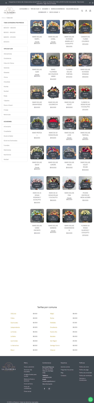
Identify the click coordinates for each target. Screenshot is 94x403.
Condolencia (7, 58)
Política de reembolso (85, 375)
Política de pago (84, 370)
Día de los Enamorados (10, 140)
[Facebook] (89, 3)
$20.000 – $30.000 (10, 28)
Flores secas (27, 391)
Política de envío (84, 367)
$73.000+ (7, 42)
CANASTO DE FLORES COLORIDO (85, 39)
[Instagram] (92, 3)
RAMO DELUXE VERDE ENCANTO (37, 228)
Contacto (63, 375)
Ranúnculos (7, 114)
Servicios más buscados (28, 370)
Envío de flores (28, 384)
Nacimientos (7, 155)
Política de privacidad (85, 373)
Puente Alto (53, 332)
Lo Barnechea (15, 345)
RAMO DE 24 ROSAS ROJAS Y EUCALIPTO (53, 195)
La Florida (13, 332)
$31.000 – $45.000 (9, 32)
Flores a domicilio (29, 367)
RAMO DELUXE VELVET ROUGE (85, 164)
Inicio (3, 18)
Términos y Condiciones (83, 379)
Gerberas (6, 68)
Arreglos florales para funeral (30, 375)
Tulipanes (6, 100)
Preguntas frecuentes (67, 370)
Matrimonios (7, 150)
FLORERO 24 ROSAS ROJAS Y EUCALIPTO (85, 104)
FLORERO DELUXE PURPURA (69, 72)
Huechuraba (14, 322)
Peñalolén (53, 322)
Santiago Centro (55, 345)
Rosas (5, 96)
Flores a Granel (8, 105)
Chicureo (13, 313)
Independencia (15, 327)
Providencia (53, 327)
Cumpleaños (7, 131)
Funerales (6, 145)
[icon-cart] (90, 10)
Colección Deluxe (9, 63)
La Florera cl (15, 402)
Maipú (52, 313)
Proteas (6, 110)
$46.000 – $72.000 (10, 37)
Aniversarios (7, 126)
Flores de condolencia (27, 387)
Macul (12, 350)
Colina (12, 318)
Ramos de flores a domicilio (29, 380)
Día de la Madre (8, 136)
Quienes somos (65, 367)
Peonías (6, 86)
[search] (82, 10)
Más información (47, 384)
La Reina (13, 336)
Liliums (6, 77)
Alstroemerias (8, 54)
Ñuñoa (52, 318)
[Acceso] (86, 11)
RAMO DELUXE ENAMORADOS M (69, 228)
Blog (62, 373)
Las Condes (14, 341)
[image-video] (47, 267)
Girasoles (6, 72)
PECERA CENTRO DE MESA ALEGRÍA (85, 195)
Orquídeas (7, 82)
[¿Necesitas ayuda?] (90, 399)
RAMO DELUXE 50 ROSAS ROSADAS (85, 72)
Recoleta (52, 336)
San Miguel (53, 341)
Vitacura (52, 350)
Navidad (6, 91)
